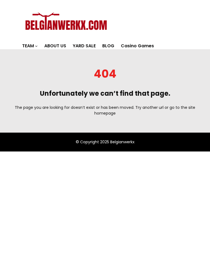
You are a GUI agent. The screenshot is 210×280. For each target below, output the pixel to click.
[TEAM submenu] (36, 46)
